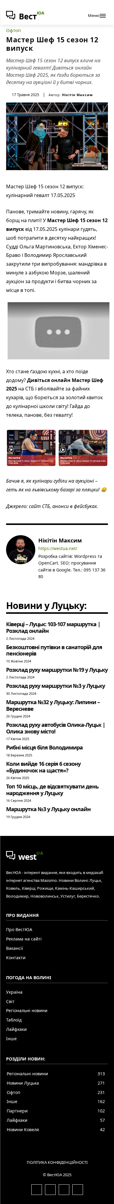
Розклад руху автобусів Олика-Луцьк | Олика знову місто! (55, 728)
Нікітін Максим (77, 95)
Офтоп (13, 30)
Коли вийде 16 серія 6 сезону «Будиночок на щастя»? (43, 767)
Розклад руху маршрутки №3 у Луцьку (55, 685)
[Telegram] (58, 585)
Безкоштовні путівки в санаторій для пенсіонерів (54, 650)
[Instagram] (49, 585)
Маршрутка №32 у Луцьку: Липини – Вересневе (53, 705)
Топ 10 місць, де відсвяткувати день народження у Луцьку (52, 790)
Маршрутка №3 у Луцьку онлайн (48, 809)
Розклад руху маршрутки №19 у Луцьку (57, 669)
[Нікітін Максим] (20, 562)
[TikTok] (67, 585)
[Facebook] (40, 585)
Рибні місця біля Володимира (44, 747)
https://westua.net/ (57, 548)
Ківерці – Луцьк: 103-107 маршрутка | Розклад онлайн (53, 627)
